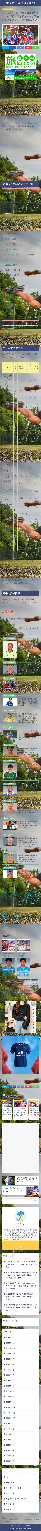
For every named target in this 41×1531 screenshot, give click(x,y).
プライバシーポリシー (16, 1525)
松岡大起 (8, 265)
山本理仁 (8, 280)
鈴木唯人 (8, 316)
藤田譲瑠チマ (10, 285)
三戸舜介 (8, 291)
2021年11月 (10, 1413)
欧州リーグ (10, 1504)
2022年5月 (10, 1380)
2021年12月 (10, 1407)
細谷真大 (8, 311)
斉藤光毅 (14, 987)
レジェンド (10, 1493)
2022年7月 (10, 1370)
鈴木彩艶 (22, 993)
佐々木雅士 (9, 203)
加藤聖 (5, 984)
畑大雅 (5, 990)
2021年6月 (10, 1439)
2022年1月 (10, 1402)
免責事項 (28, 1525)
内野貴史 (8, 218)
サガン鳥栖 (10, 1483)
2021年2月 (10, 1456)
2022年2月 (10, 1397)
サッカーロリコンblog (20, 2)
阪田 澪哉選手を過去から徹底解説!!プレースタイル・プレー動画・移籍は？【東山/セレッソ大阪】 (21, 1285)
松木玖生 (8, 296)
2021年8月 (10, 1429)
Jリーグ (9, 1477)
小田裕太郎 (34, 984)
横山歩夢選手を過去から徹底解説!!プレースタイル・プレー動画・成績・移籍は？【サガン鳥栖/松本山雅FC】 (21, 1275)
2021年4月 (10, 1445)
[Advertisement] (20, 156)
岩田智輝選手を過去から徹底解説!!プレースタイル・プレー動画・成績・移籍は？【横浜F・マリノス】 (21, 1307)
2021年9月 (10, 1423)
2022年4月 (10, 1386)
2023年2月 (10, 1337)
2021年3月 (10, 1450)
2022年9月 (10, 1359)
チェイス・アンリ (12, 254)
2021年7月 (10, 1434)
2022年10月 (10, 1354)
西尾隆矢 (6, 993)
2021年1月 (10, 1461)
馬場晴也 (6, 996)
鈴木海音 (8, 249)
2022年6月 (10, 1375)
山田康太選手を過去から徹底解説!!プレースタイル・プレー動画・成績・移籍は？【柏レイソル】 (21, 1296)
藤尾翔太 (8, 306)
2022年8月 (10, 1364)
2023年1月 (10, 1343)
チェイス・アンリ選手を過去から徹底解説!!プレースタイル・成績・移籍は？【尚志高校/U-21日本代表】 (29, 896)
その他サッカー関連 (7, 9)
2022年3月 (10, 1391)
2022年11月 (10, 1348)
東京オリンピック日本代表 (16, 1499)
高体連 (8, 1509)
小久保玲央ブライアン (13, 197)
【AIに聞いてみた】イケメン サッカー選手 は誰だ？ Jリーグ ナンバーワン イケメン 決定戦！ (22, 1264)
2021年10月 (10, 1418)
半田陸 (7, 239)
